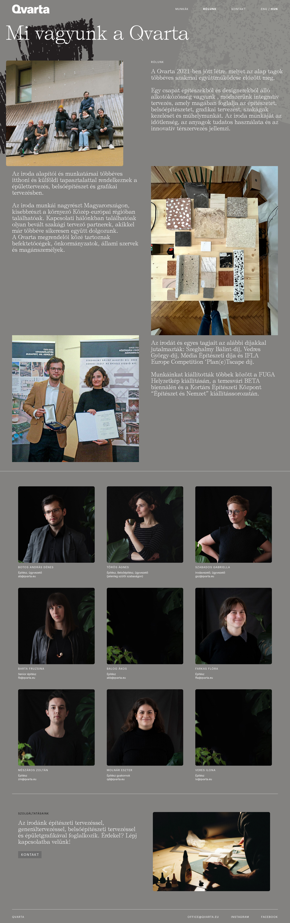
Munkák (181, 9)
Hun (274, 9)
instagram (240, 917)
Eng (264, 9)
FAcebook (269, 917)
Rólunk (209, 9)
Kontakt (239, 9)
